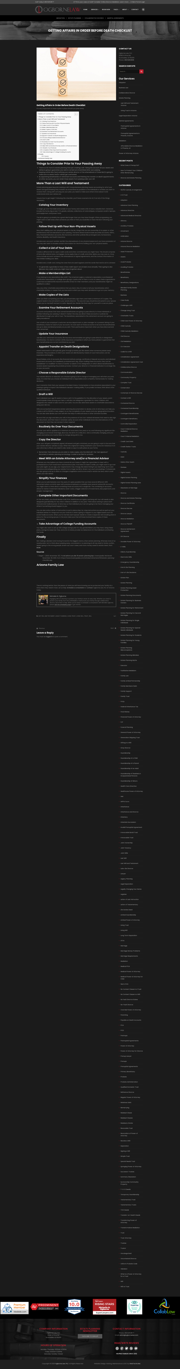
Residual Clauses (127, 1118)
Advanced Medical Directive (131, 215)
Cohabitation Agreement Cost (132, 362)
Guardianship (125, 753)
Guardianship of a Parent (130, 763)
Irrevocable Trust (127, 838)
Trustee (123, 1243)
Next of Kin (124, 984)
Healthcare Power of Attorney (132, 791)
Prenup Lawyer (126, 1056)
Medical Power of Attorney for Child (132, 978)
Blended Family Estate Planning (129, 289)
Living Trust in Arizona (128, 110)
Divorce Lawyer (126, 514)
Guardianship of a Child (129, 758)
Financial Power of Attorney (131, 717)
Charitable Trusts (127, 316)
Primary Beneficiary (128, 1072)
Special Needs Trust (128, 1161)
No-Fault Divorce (127, 1005)
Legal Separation (127, 884)
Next (112, 628)
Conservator (125, 388)
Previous (42, 628)
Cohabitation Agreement (130, 357)
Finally (41, 154)
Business (124, 295)
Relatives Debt (126, 1102)
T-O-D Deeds (126, 1189)
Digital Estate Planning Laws (131, 483)
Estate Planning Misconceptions (126, 649)
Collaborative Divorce (127, 93)
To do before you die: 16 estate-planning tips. (77, 556)
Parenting (124, 1015)
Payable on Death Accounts (131, 1020)
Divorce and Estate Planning (131, 178)
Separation (125, 1146)
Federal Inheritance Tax (129, 707)
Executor (124, 665)
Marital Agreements (126, 121)
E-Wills (123, 547)
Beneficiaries (125, 272)
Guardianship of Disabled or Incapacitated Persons (131, 775)
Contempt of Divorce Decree (131, 393)
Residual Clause (126, 1113)
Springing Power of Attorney (131, 1166)
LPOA (122, 941)
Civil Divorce (125, 336)
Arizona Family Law (45, 158)
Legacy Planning (61, 616)
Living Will (80, 616)
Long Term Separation (129, 935)
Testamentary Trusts (128, 1205)
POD (122, 1030)
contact (90, 588)
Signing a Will (125, 1151)
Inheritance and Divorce (129, 812)
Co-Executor (125, 346)
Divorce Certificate (128, 503)
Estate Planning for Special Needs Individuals (130, 629)
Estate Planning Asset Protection (128, 589)
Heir (122, 796)
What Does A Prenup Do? (130, 165)
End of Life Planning (128, 567)
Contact (134, 9)
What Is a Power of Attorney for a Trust (131, 1275)
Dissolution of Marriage (129, 488)
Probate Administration (129, 1082)
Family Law (125, 676)
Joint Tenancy (126, 848)
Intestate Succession (128, 822)
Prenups (124, 1061)
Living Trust (71, 616)
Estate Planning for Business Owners (131, 601)
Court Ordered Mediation (130, 436)
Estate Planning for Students (131, 635)
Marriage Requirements (129, 956)
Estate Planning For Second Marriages (131, 614)
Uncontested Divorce (128, 1258)
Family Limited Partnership (130, 681)
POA (122, 1025)
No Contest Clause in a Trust (131, 989)
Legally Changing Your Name (131, 889)
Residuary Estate (127, 1123)
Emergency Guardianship (130, 562)
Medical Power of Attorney (130, 971)
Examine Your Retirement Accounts (52, 131)
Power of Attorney (127, 1046)
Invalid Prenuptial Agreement (131, 827)
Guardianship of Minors (129, 781)
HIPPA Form (125, 802)
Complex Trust (126, 383)
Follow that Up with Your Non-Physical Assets (56, 123)
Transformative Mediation (130, 1228)
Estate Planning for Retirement (132, 608)
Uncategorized (126, 1253)
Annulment (125, 231)
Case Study (125, 300)
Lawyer (123, 874)
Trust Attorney (126, 1238)
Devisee (123, 467)
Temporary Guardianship (130, 1194)
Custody (124, 452)
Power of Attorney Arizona (128, 153)
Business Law (123, 88)
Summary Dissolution (128, 1177)
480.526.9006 (129, 60)
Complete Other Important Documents (54, 150)
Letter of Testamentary (129, 904)
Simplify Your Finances (49, 148)
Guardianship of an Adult (130, 768)
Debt (122, 457)
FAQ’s (116, 9)
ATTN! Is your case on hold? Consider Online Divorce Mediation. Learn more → (101, 2)
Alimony (123, 221)
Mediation (122, 141)
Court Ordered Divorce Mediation (129, 430)
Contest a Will (126, 398)
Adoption (122, 82)
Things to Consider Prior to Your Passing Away (55, 117)
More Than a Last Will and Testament (52, 119)
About (124, 9)
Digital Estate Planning (129, 477)
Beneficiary (125, 277)
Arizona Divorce (126, 241)
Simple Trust (125, 1156)
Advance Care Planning (129, 205)
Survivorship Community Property (129, 1183)
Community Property (128, 377)
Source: (47, 156)
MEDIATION (60, 18)
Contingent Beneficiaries (130, 413)
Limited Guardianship (128, 915)
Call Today (39, 2)
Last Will (123, 858)
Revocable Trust (127, 1128)
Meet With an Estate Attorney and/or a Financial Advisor (59, 146)
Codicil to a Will (126, 352)
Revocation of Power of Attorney (129, 1134)
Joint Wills (124, 853)
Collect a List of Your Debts (50, 125)
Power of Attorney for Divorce (132, 1051)
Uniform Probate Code (129, 1264)
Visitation (124, 1269)
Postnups (124, 1035)
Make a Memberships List (49, 127)
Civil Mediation (126, 341)
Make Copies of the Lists (49, 129)
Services (94, 9)
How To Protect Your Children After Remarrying (131, 171)
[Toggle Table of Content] (75, 114)
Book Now (106, 9)
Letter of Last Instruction (130, 899)
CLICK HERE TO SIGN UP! (90, 1336)
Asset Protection (127, 252)
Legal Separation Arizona (128, 116)
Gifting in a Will (126, 743)
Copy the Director (48, 144)
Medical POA (125, 966)
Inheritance (125, 807)
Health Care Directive (128, 786)
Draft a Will (46, 140)
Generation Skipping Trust (130, 737)
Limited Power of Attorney (130, 920)
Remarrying (125, 1108)
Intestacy (124, 817)
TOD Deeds (125, 1210)
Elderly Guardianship (128, 552)
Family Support (126, 691)
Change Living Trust (128, 310)
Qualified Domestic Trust (130, 1087)
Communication (126, 372)
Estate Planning (124, 98)
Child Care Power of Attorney (131, 321)
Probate (124, 1077)
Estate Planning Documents (131, 595)
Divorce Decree (126, 508)
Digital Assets (125, 472)
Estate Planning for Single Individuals (130, 621)
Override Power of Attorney (131, 1010)
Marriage (124, 946)
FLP (122, 722)
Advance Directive (127, 210)
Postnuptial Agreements (130, 1041)
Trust (86, 616)
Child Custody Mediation (129, 331)
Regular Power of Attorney (130, 1097)
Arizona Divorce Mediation (130, 246)
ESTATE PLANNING (74, 18)
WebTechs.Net (135, 1364)
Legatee (124, 894)
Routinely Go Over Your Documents (53, 142)
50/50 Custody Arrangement (131, 190)
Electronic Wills (126, 557)
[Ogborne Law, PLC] (57, 9)
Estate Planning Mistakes (130, 655)
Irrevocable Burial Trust (129, 832)
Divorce (123, 493)
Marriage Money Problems (130, 951)
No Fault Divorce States (129, 999)
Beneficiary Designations (130, 282)
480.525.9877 (49, 2)
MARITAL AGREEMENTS (115, 18)
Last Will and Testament (46, 616)
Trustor (123, 1248)
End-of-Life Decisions (128, 572)
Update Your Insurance (49, 133)
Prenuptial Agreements (129, 1066)
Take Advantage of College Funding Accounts (56, 152)
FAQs (122, 701)
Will (90, 616)
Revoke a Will (125, 1141)
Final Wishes (125, 712)
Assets (123, 257)
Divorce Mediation (127, 519)
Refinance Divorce (127, 1092)
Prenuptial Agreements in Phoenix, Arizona (130, 134)
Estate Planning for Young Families (130, 641)
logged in (49, 637)
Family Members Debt (129, 686)
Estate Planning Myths (129, 660)
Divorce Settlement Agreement (128, 530)
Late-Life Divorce (127, 868)
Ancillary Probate (127, 226)
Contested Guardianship (130, 408)
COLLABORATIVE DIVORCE (94, 18)
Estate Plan (125, 578)
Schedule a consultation (76, 588)
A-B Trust (124, 195)
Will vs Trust (125, 1286)
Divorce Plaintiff (126, 524)
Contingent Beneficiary (129, 419)
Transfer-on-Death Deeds (130, 1215)
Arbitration (125, 236)
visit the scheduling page (62, 605)
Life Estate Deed (126, 910)
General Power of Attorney (131, 732)
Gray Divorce (125, 748)
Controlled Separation (129, 424)
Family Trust (125, 696)
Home (85, 9)
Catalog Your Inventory (49, 121)
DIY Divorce (125, 536)
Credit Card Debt (127, 441)
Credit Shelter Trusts (128, 447)
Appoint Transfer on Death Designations (54, 136)
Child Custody (126, 326)
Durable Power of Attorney (130, 542)
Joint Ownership (127, 843)
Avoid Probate (126, 262)
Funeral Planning (127, 727)
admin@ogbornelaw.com (129, 1335)
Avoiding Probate (127, 267)
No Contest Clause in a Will (130, 994)
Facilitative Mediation (128, 671)
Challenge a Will (126, 305)
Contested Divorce (128, 403)
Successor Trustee (127, 1172)
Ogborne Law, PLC (61, 1364)
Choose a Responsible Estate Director (53, 138)
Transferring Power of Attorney (129, 1221)
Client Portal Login (138, 2)
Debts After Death (127, 462)
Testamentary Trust (128, 1200)
